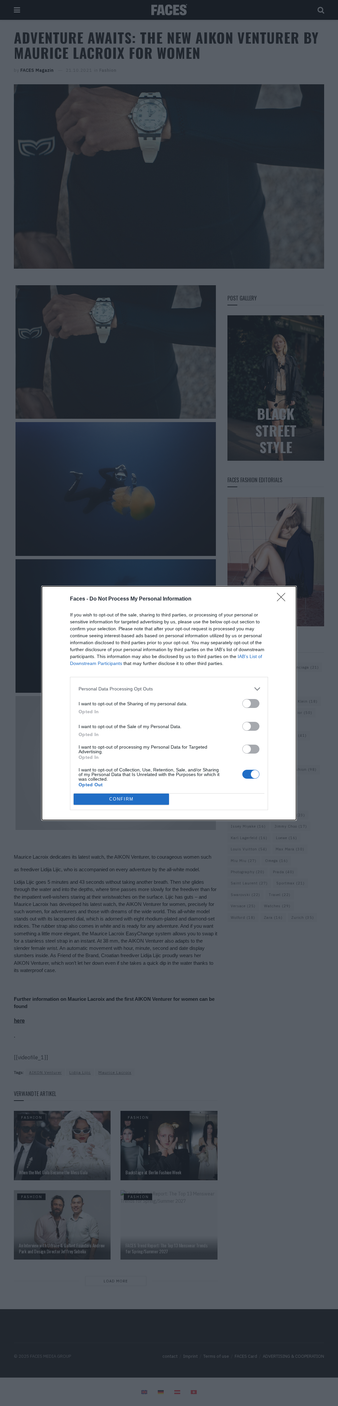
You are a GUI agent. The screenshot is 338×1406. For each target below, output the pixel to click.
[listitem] (169, 688)
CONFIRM (121, 799)
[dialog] (169, 703)
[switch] (250, 703)
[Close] (283, 599)
